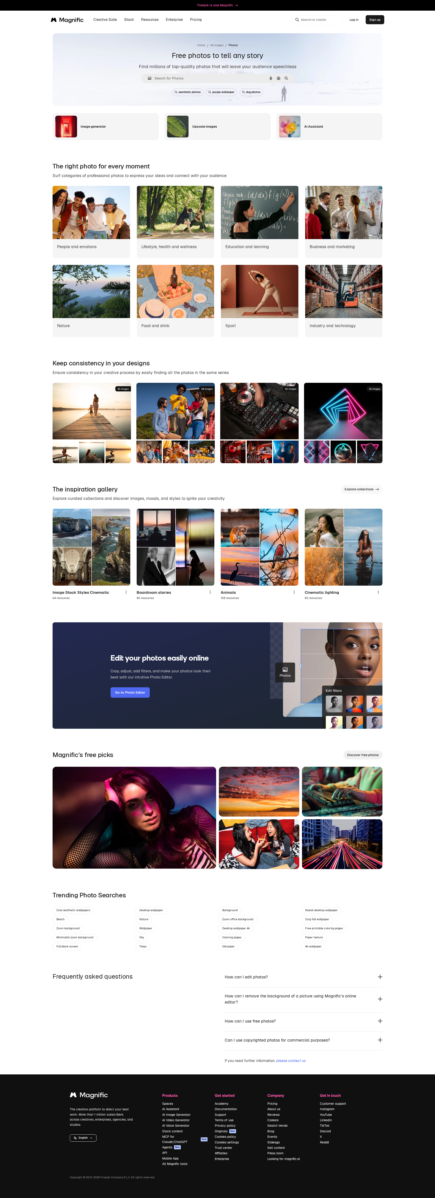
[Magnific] (89, 1096)
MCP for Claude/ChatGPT (184, 1139)
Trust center (223, 1148)
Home (201, 45)
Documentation (226, 1109)
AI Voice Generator (175, 1126)
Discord (325, 1131)
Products (170, 1095)
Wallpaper (145, 928)
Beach (60, 919)
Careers (272, 1120)
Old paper (228, 946)
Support (220, 1115)
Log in (354, 20)
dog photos (253, 92)
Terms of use (224, 1120)
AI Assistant (170, 1109)
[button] (83, 1138)
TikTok (324, 1126)
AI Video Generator (176, 1120)
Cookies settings (227, 1142)
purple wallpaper (223, 92)
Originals (225, 1131)
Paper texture (314, 937)
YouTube (326, 1115)
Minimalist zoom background (74, 937)
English (83, 1138)
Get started (224, 1095)
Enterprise (222, 1159)
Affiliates (221, 1153)
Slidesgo (273, 1142)
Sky (141, 937)
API (164, 1153)
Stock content (172, 1131)
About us (273, 1109)
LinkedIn (326, 1120)
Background (230, 910)
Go (63, 860)
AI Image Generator (176, 1115)
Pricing (196, 19)
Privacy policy (225, 1126)
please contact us (291, 1060)
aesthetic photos (190, 92)
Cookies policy (225, 1137)
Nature (143, 919)
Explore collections (359, 489)
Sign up (375, 20)
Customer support (333, 1104)
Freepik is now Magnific (215, 5)
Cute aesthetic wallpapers (73, 910)
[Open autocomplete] (148, 78)
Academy (222, 1104)
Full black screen (67, 946)
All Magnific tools (174, 1164)
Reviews (273, 1115)
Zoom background (68, 928)
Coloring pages (231, 937)
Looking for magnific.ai (283, 1159)
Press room (275, 1153)
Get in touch (330, 1095)
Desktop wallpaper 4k (236, 928)
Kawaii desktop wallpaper (321, 910)
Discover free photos (363, 755)
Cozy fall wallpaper (317, 919)
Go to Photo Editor (130, 692)
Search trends (277, 1126)
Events (272, 1137)
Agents (171, 1147)
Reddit (324, 1142)
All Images (216, 45)
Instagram (327, 1109)
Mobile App (170, 1158)
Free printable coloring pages (324, 928)
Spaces (167, 1104)
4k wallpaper (313, 946)
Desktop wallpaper (151, 910)
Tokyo (143, 946)
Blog (270, 1131)
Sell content (276, 1148)
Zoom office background (237, 919)
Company (275, 1095)
